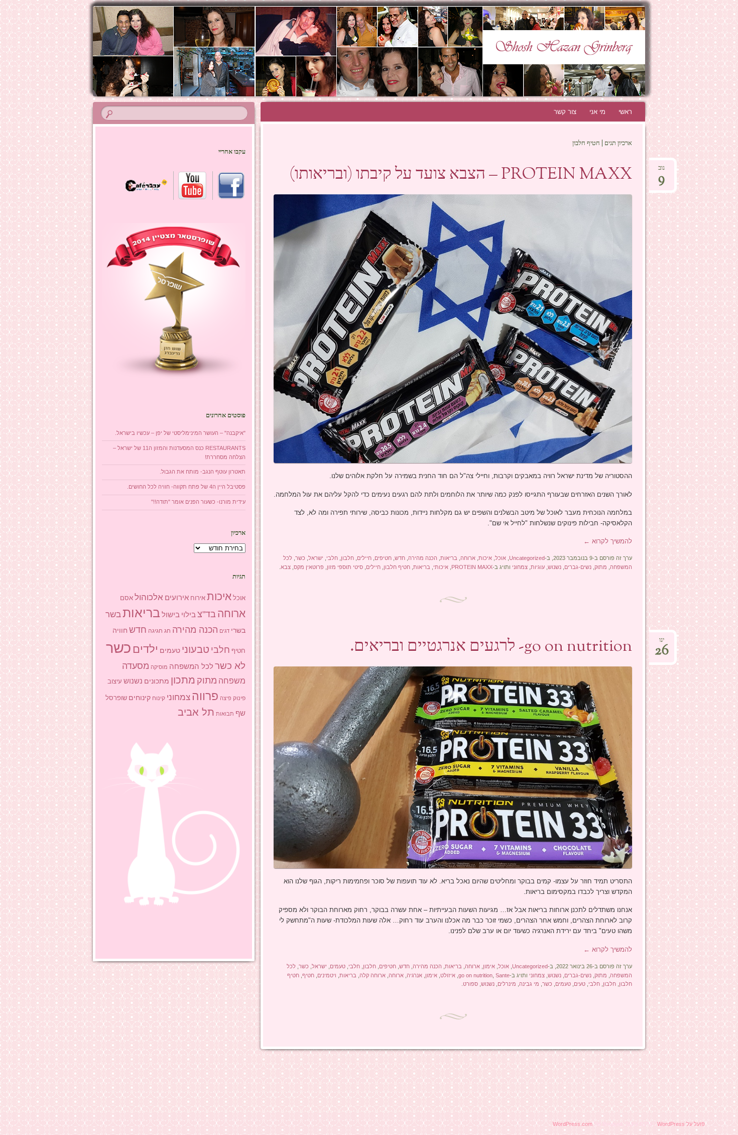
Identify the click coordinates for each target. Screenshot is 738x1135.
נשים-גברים (577, 567)
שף (240, 713)
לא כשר (230, 665)
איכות (485, 558)
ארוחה (467, 558)
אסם (126, 598)
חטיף (308, 975)
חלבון (347, 558)
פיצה (225, 698)
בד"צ (206, 614)
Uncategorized (527, 558)
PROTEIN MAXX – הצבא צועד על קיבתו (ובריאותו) (460, 175)
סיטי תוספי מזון (345, 567)
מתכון (183, 680)
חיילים (364, 558)
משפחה (231, 680)
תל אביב (196, 712)
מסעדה (135, 665)
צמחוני (520, 567)
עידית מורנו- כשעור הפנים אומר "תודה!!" (198, 502)
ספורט (470, 984)
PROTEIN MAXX (472, 567)
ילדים (145, 649)
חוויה (120, 630)
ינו (662, 643)
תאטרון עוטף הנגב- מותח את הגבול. (202, 472)
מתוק (600, 567)
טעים (579, 984)
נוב (661, 171)
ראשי (625, 112)
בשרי (238, 630)
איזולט (447, 975)
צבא (286, 567)
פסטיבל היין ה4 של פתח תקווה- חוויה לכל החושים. (186, 487)
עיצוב (114, 681)
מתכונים (156, 681)
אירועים (177, 597)
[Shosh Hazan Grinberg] (350, 51)
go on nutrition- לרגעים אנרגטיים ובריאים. (491, 647)
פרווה (205, 696)
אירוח (197, 598)
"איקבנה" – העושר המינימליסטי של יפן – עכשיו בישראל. (180, 433)
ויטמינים (326, 975)
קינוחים (140, 698)
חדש (400, 558)
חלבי (332, 558)
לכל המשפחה (191, 666)
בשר (113, 614)
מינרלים (507, 984)
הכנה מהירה (422, 558)
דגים (224, 631)
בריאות (448, 558)
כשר (300, 558)
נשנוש (554, 567)
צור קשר (565, 112)
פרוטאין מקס (309, 567)
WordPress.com (572, 1124)
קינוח (158, 698)
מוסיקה (159, 667)
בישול (171, 615)
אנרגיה (414, 975)
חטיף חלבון (397, 567)
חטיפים (383, 558)
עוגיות (538, 567)
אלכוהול (149, 597)
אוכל (500, 558)
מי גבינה (529, 984)
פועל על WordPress (681, 1124)
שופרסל (116, 698)
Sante (503, 975)
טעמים (337, 966)
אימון (489, 966)
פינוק (239, 698)
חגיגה (155, 630)
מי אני (597, 112)
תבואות (225, 714)
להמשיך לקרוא (607, 541)
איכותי (440, 567)
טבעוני (195, 649)
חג (167, 630)
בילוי (188, 615)
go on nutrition (475, 975)
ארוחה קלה (372, 975)
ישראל (315, 558)
